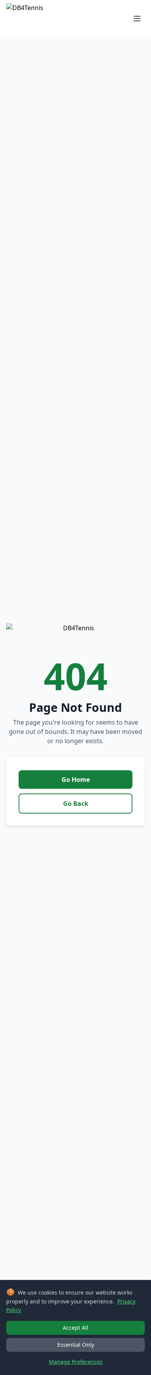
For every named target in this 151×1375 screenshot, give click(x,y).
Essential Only (75, 1344)
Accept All (75, 1327)
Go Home (76, 779)
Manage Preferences (76, 1361)
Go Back (75, 803)
